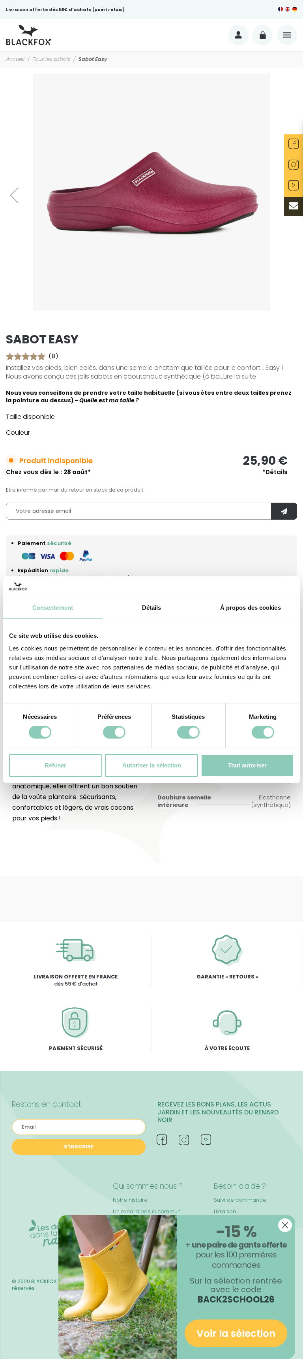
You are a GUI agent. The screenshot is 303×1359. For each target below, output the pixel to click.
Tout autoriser (247, 765)
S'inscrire (79, 1146)
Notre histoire (130, 1200)
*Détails (275, 472)
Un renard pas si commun (147, 1211)
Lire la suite (239, 376)
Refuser (55, 765)
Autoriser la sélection (151, 765)
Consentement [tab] (52, 607)
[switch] (114, 732)
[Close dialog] (285, 1225)
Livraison (225, 1211)
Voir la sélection (236, 1333)
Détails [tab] (151, 607)
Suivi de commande (240, 1200)
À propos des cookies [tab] (250, 607)
